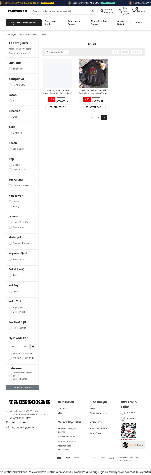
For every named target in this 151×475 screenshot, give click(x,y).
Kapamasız (18, 259)
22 (103, 117)
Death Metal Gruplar (74, 23)
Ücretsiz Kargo (20, 378)
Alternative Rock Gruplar (99, 23)
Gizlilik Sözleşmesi (66, 436)
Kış (14, 100)
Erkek (15, 116)
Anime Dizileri (120, 23)
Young (16, 206)
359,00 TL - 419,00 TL (23, 358)
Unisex (16, 201)
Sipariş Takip (96, 433)
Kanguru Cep (19, 169)
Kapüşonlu (18, 307)
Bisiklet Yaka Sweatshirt (20, 48)
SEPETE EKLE (60, 107)
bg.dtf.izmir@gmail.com (25, 427)
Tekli (15, 275)
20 (92, 117)
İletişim (138, 22)
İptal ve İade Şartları (67, 441)
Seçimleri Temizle (22, 387)
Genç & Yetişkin (21, 185)
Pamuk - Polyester (22, 243)
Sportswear (18, 227)
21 (98, 117)
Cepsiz (16, 164)
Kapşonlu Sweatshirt (19, 53)
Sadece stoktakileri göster (22, 374)
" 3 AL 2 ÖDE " (19, 84)
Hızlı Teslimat (19, 327)
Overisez (17, 132)
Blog (60, 413)
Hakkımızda (63, 408)
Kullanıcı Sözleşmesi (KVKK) (67, 430)
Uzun (15, 291)
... (86, 117)
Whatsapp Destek (98, 413)
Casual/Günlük (20, 222)
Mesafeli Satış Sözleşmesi (64, 447)
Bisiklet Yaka (19, 311)
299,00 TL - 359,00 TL (24, 353)
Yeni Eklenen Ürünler (51, 23)
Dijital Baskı (18, 148)
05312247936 (19, 422)
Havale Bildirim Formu (100, 428)
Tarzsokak (18, 68)
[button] (138, 11)
